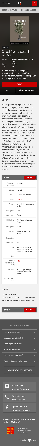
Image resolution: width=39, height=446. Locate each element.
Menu (6, 3)
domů (4, 10)
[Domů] (19, 4)
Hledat (34, 3)
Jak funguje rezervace (13, 344)
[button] (19, 30)
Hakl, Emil (6, 55)
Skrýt (29, 177)
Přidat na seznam (26, 90)
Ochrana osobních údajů (13, 355)
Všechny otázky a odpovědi (19, 370)
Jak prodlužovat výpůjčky (14, 338)
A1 (19, 261)
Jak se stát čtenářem (12, 332)
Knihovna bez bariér (12, 350)
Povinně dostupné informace (15, 361)
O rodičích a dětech (29, 10)
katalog (13, 10)
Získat (19, 84)
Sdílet (8, 90)
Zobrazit (29, 310)
